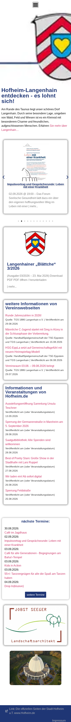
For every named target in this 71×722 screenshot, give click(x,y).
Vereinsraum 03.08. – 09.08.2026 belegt (29, 365)
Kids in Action (12, 565)
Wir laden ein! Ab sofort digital (23, 476)
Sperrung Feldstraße (18, 490)
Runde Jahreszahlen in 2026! (23, 315)
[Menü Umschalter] (35, 5)
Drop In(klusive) (14, 586)
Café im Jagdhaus (15, 532)
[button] (3, 177)
